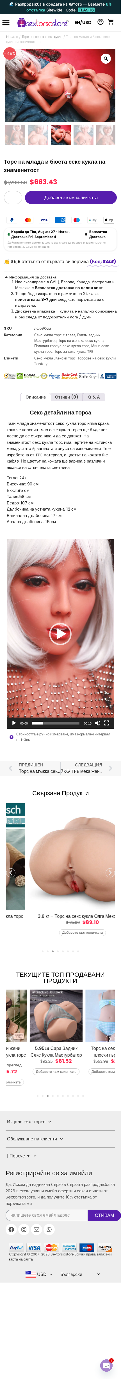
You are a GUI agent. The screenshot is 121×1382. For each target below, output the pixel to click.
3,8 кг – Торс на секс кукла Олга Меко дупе (60, 916)
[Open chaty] (106, 1365)
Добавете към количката (71, 197)
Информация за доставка (32, 277)
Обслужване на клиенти (32, 1139)
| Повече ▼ (19, 1156)
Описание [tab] (36, 397)
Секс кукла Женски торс (55, 358)
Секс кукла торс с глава (55, 335)
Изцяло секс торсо (26, 1122)
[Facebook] (11, 1229)
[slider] (55, 723)
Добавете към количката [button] (60, 932)
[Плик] (36, 1229)
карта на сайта (21, 1259)
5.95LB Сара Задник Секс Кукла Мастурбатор (32, 1051)
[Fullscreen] (106, 723)
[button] (6, 22)
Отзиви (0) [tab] (66, 397)
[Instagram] (23, 1229)
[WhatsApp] (49, 1229)
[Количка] (111, 22)
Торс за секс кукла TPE (73, 351)
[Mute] (98, 723)
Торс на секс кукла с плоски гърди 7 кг (88, 1051)
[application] (60, 634)
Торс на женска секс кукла (42, 36)
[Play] (14, 723)
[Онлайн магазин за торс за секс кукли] (40, 22)
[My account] (100, 22)
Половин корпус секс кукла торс (62, 346)
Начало (12, 36)
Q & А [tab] (94, 397)
